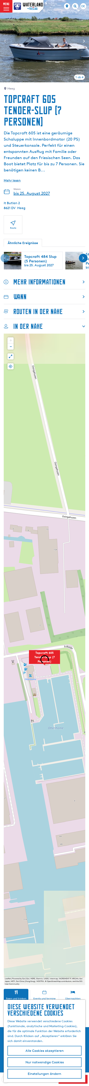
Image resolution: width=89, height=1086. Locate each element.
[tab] (79, 77)
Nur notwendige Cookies (44, 1062)
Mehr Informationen (39, 282)
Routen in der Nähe (38, 311)
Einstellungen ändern (44, 1074)
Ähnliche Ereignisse (23, 243)
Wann (19, 297)
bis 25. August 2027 (31, 193)
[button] (44, 659)
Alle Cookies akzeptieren (44, 1051)
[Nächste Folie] (84, 41)
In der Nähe (28, 326)
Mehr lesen (12, 180)
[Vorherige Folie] (5, 41)
